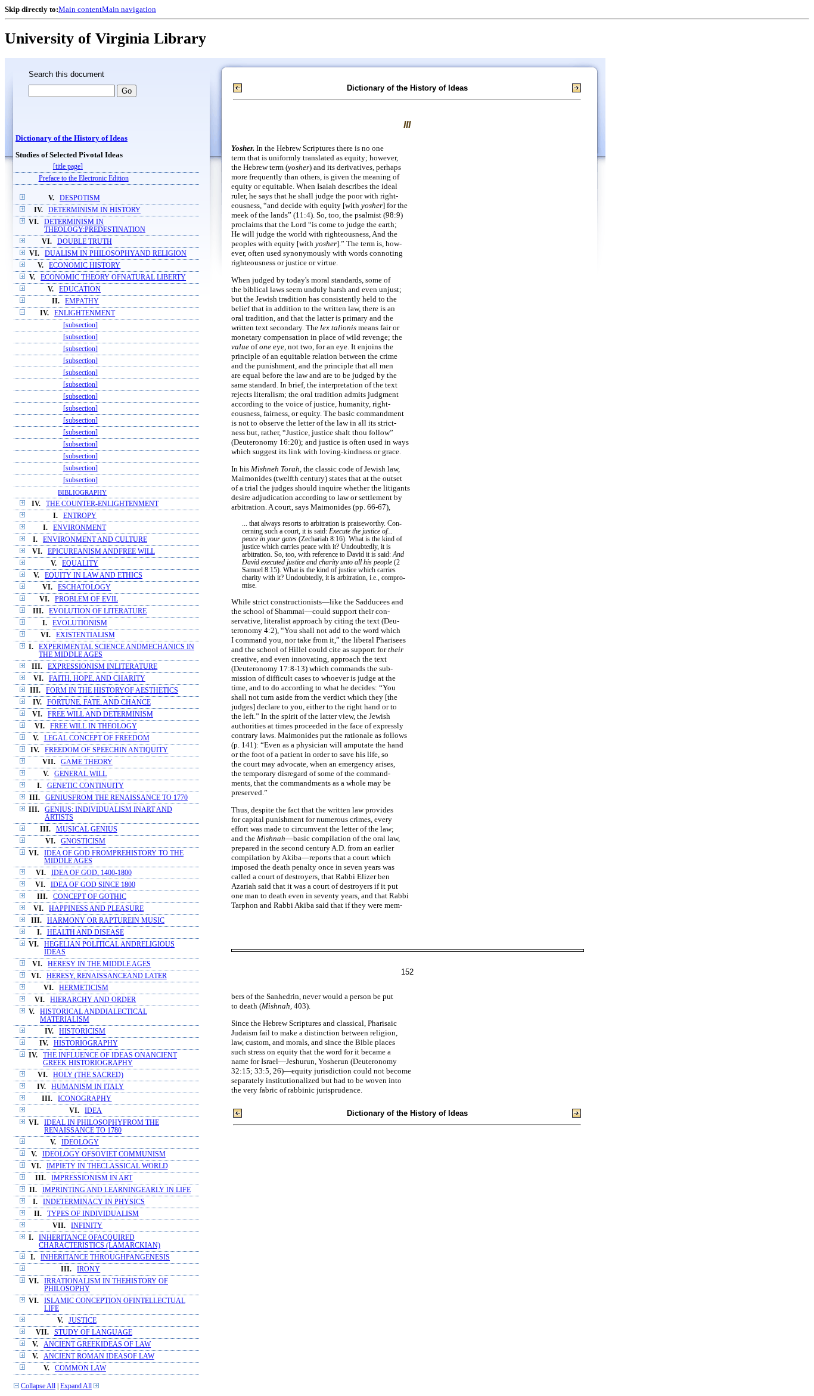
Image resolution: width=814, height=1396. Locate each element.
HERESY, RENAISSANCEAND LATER (106, 976)
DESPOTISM (80, 198)
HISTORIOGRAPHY (86, 1043)
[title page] (68, 166)
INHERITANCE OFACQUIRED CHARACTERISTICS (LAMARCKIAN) (99, 1241)
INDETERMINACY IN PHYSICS (94, 1202)
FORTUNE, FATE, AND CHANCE (99, 702)
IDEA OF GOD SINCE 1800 (93, 885)
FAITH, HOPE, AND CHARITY (97, 679)
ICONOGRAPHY (84, 1099)
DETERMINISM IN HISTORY (94, 210)
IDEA (93, 1111)
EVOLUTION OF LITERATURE (98, 611)
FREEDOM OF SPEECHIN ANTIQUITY (106, 750)
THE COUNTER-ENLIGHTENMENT (102, 504)
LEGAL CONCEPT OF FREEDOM (97, 738)
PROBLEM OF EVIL (86, 599)
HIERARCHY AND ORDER (93, 1000)
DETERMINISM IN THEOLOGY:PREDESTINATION (94, 226)
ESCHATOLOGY (84, 587)
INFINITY (86, 1226)
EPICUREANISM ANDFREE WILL (101, 552)
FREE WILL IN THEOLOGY (93, 726)
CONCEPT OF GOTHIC (89, 897)
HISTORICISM (82, 1031)
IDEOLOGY (80, 1142)
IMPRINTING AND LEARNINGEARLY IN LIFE (116, 1190)
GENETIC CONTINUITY (85, 786)
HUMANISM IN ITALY (87, 1087)
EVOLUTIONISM (79, 623)
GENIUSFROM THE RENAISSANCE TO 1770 (116, 798)
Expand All (76, 1386)
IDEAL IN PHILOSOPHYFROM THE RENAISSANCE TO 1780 (101, 1126)
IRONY (88, 1269)
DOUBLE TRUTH (84, 242)
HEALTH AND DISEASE (85, 932)
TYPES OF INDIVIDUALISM (93, 1214)
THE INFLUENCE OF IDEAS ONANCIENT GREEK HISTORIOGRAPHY (110, 1059)
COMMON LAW (80, 1368)
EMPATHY (82, 301)
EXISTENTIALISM (85, 635)
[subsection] (80, 325)
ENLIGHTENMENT (84, 313)
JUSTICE (83, 1320)
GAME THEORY (87, 762)
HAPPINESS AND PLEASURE (96, 909)
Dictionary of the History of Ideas (71, 138)
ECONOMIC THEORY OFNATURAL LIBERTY (113, 277)
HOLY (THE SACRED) (88, 1075)
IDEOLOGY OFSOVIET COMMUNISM (104, 1154)
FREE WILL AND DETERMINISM (100, 714)
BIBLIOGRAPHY (82, 492)
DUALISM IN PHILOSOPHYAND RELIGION (116, 254)
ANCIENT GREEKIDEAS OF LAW (97, 1344)
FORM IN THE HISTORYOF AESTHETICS (112, 690)
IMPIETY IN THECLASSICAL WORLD (107, 1166)
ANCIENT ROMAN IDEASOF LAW (99, 1356)
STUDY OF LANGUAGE (93, 1332)
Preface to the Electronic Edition (84, 178)
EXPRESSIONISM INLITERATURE (102, 667)
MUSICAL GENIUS (86, 829)
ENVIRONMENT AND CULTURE (95, 540)
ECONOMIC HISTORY (84, 265)
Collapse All (38, 1386)
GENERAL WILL (80, 774)
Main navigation (129, 9)
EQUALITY (80, 563)
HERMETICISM (83, 988)
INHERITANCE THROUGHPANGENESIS (105, 1257)
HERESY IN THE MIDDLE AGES (99, 964)
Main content (80, 9)
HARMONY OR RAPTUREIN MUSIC (105, 921)
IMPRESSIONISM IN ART (91, 1178)
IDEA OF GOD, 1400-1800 (91, 873)
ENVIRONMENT (79, 528)
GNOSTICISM (83, 841)
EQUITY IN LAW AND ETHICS (93, 575)
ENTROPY (80, 516)
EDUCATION (80, 289)
